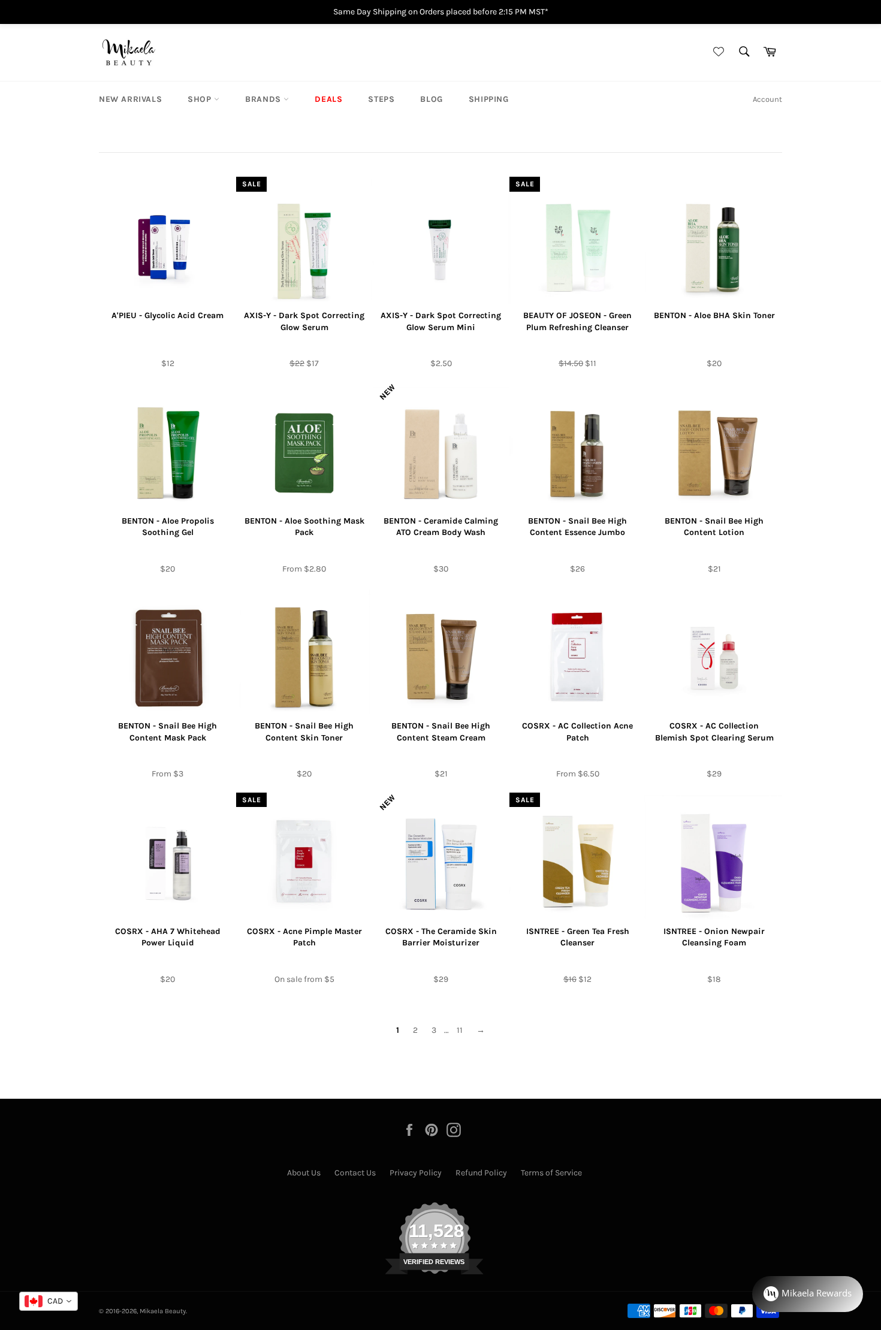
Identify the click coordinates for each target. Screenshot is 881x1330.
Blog (431, 99)
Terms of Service (551, 1173)
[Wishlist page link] (716, 52)
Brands (264, 99)
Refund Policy (481, 1173)
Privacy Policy (416, 1173)
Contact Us (355, 1173)
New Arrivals (130, 99)
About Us (304, 1173)
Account (767, 99)
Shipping (489, 99)
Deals (328, 99)
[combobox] (48, 1301)
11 (460, 1030)
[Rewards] (807, 1294)
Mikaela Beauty (163, 1311)
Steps (381, 99)
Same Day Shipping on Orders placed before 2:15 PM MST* (440, 12)
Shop (201, 99)
